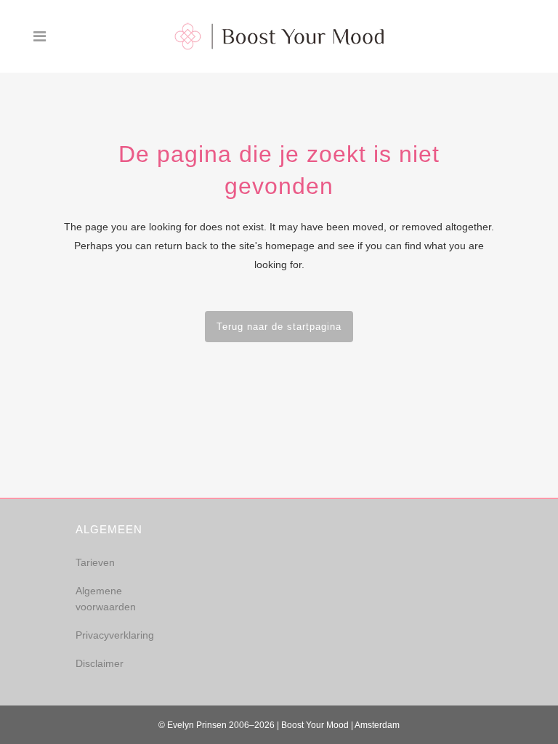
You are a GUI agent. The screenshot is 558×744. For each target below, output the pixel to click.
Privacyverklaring (115, 635)
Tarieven (95, 562)
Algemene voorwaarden (106, 598)
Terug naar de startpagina (279, 326)
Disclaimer (100, 663)
